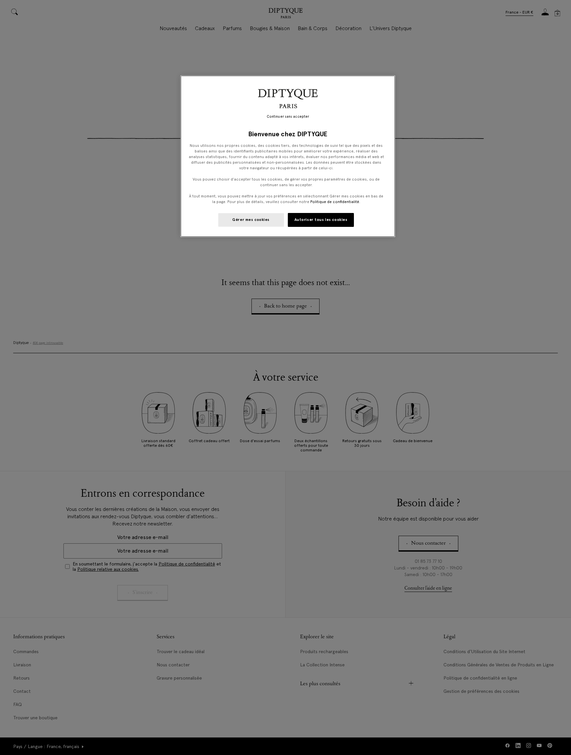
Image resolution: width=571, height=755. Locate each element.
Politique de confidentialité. (335, 201)
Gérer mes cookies (251, 219)
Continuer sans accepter (288, 116)
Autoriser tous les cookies (321, 219)
